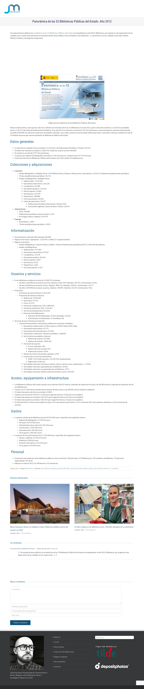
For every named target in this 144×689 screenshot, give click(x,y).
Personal (106, 468)
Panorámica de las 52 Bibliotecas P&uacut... (23, 548)
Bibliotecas (30, 468)
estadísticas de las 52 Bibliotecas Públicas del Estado (53, 33)
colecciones (73, 468)
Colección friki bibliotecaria (64, 652)
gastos (91, 468)
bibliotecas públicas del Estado (61, 468)
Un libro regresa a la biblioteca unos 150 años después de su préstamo (104, 527)
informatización (99, 468)
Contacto (57, 667)
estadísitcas (85, 468)
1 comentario (115, 468)
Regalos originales (61, 657)
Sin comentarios (26, 533)
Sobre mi (57, 637)
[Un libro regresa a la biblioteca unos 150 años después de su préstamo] (104, 485)
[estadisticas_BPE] (72, 75)
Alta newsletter (59, 662)
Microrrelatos (59, 647)
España (80, 468)
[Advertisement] (72, 57)
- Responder (54, 548)
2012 (42, 468)
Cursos (56, 642)
